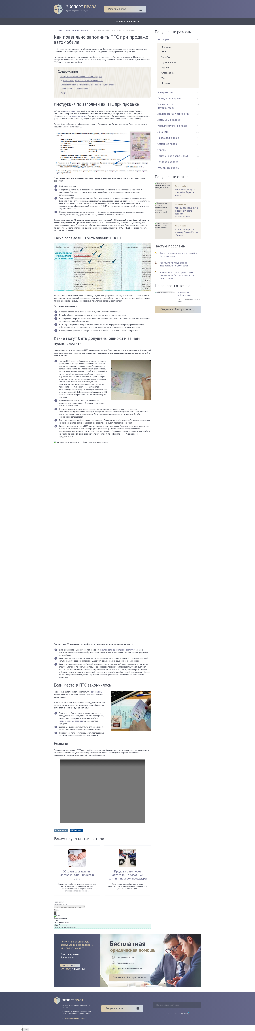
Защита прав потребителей (166, 106)
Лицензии (163, 132)
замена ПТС (96, 691)
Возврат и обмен (181, 186)
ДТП (163, 52)
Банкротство (165, 92)
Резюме (63, 92)
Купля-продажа (169, 62)
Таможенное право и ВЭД (172, 156)
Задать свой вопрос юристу (178, 309)
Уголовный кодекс (168, 168)
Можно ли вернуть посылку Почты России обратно (186, 232)
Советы (161, 150)
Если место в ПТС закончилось (74, 88)
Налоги (165, 67)
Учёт (163, 77)
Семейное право (167, 144)
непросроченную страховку (71, 720)
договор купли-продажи (75, 116)
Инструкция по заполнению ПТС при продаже (81, 76)
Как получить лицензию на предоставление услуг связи (174, 264)
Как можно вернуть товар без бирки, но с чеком (186, 192)
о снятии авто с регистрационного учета (118, 649)
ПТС (56, 49)
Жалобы (165, 57)
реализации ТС (71, 111)
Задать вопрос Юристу (127, 21)
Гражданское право (169, 98)
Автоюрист (164, 39)
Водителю (166, 47)
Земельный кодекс (168, 119)
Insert (26, 1029)
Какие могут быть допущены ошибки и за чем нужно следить (88, 84)
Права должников (168, 138)
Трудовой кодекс (167, 162)
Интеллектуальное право (172, 125)
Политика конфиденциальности (74, 1018)
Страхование (168, 72)
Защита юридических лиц (173, 113)
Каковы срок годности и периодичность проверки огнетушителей (186, 212)
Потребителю (180, 204)
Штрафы (165, 83)
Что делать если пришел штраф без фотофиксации (178, 255)
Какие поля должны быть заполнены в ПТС (83, 80)
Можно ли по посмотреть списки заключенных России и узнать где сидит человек (177, 275)
